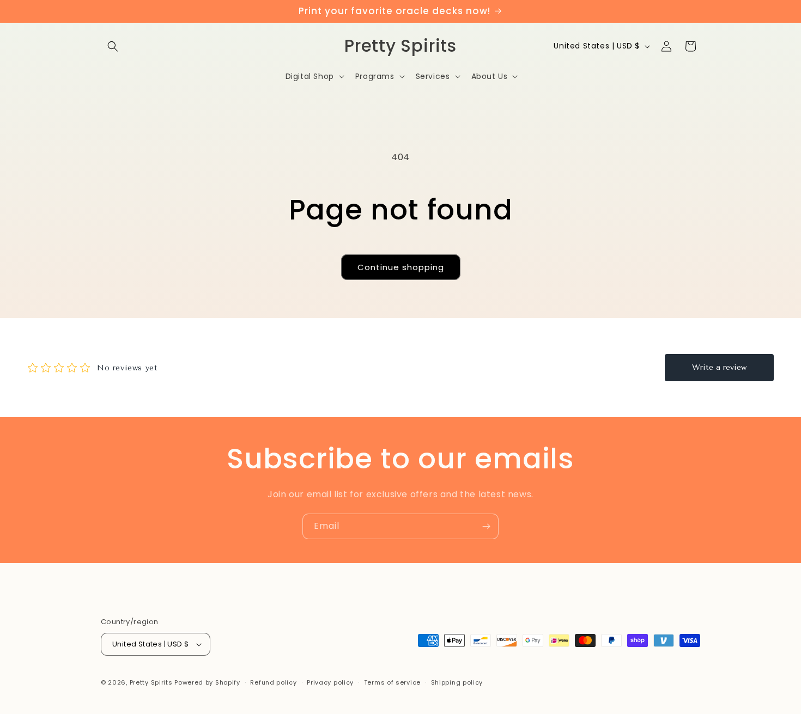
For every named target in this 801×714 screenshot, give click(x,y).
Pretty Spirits (151, 682)
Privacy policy (330, 682)
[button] (113, 46)
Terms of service (392, 682)
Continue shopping (400, 267)
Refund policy (273, 682)
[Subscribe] (486, 526)
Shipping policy (457, 682)
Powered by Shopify (207, 682)
